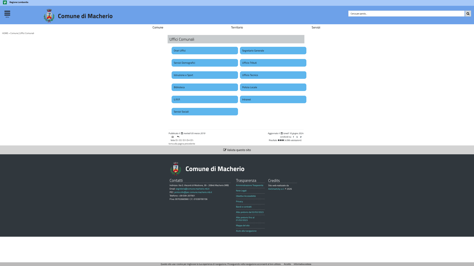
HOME (5, 33)
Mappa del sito (243, 225)
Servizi (316, 27)
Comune (158, 27)
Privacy (239, 201)
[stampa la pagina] (173, 137)
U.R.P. (177, 99)
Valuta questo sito (238, 149)
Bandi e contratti (244, 206)
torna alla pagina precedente (182, 143)
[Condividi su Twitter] (300, 137)
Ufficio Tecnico (250, 75)
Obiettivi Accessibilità (246, 196)
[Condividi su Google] (297, 137)
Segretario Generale (253, 50)
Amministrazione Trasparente (249, 185)
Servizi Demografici (184, 63)
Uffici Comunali (27, 33)
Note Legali (241, 190)
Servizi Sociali (181, 112)
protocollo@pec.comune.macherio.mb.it (193, 192)
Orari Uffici (180, 50)
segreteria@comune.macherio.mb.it (192, 188)
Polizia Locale (249, 87)
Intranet (246, 99)
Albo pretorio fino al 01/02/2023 (245, 218)
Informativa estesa (302, 264)
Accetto (287, 264)
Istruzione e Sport (183, 75)
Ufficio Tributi (249, 63)
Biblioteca (179, 87)
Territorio (237, 27)
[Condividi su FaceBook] (293, 137)
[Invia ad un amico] (178, 137)
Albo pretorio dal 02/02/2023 (250, 212)
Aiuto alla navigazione (246, 231)
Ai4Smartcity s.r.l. (276, 189)
